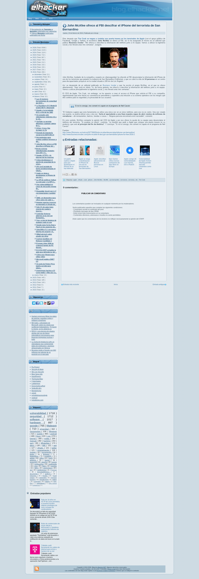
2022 (34, 57)
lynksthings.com (37, 400)
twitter (54, 448)
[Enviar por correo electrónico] (63, 174)
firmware (47, 454)
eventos (54, 466)
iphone (90, 180)
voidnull (34, 398)
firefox (33, 454)
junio (36, 87)
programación (43, 450)
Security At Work (37, 369)
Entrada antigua (158, 284)
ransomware (35, 431)
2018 (34, 67)
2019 (34, 65)
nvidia (47, 438)
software (36, 419)
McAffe (106, 180)
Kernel (48, 460)
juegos (54, 462)
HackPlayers (36, 376)
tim (137, 180)
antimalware (41, 483)
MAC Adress (53, 483)
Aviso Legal (111, 569)
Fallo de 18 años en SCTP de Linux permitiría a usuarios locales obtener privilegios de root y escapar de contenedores (50, 504)
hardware (37, 422)
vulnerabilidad (38, 413)
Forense (54, 470)
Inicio (116, 284)
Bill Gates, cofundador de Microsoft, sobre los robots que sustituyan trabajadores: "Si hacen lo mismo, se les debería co (44, 326)
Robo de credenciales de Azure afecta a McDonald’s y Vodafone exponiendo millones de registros (50, 527)
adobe (32, 458)
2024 (34, 52)
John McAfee (98, 180)
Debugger (33, 476)
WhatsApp (45, 443)
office (42, 458)
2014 (34, 280)
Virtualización (44, 479)
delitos (55, 479)
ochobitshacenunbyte (39, 395)
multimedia (53, 464)
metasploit (43, 477)
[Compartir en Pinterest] (75, 174)
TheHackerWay (37, 379)
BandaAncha (36, 391)
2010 (34, 290)
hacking (47, 441)
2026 (34, 48)
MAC (37, 468)
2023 (34, 55)
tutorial (33, 438)
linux (38, 436)
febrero (37, 96)
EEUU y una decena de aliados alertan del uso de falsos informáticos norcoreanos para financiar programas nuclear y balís (43, 335)
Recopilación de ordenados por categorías (43, 30)
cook (85, 180)
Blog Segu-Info (37, 374)
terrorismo (124, 180)
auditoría (48, 474)
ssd (32, 443)
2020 (34, 62)
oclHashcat (36, 485)
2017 (34, 70)
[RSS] (37, 569)
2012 (34, 285)
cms (36, 466)
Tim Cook (142, 180)
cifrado (40, 448)
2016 (34, 72)
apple (75, 180)
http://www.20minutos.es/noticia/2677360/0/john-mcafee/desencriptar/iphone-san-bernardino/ (99, 132)
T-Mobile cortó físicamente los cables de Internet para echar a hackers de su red (50, 548)
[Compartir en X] (69, 174)
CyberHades (36, 381)
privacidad (45, 429)
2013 (34, 282)
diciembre (38, 74)
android (53, 434)
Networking (34, 456)
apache (45, 462)
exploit (40, 434)
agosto (37, 84)
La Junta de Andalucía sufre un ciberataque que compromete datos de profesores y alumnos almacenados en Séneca (43, 345)
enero (36, 275)
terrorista (131, 180)
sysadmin (48, 456)
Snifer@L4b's (36, 388)
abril (36, 92)
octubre (37, 79)
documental (34, 474)
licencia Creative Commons (106, 570)
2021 (34, 60)
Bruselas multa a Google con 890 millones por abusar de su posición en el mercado (44, 352)
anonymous (48, 468)
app (55, 445)
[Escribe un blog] (66, 174)
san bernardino (114, 180)
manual (33, 441)
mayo (36, 89)
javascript (33, 462)
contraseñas (39, 464)
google (34, 425)
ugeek (34, 393)
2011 (34, 287)
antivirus (33, 460)
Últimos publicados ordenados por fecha (41, 34)
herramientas (47, 452)
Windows (53, 431)
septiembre (38, 82)
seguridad (37, 416)
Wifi (44, 445)
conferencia (41, 470)
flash (44, 466)
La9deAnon (36, 384)
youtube (33, 452)
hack (51, 458)
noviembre (38, 77)
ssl (31, 470)
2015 (34, 278)
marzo (36, 94)
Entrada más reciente (71, 284)
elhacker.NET (101, 567)
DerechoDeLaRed (38, 386)
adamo (47, 481)
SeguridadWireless (44, 472)
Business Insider (109, 85)
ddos (32, 445)
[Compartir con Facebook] (72, 174)
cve (49, 436)
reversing (37, 481)
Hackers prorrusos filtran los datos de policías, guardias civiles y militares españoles (44, 318)
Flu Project (35, 367)
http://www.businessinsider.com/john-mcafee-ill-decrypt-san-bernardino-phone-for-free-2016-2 (99, 134)
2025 (34, 50)
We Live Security (38, 372)
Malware (52, 425)
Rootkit (45, 476)
